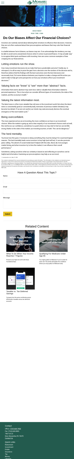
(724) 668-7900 (15, 429)
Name (5, 176)
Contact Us (9, 438)
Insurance (8, 452)
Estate (7, 449)
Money (7, 456)
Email (5, 187)
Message (6, 198)
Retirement (9, 445)
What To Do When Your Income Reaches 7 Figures (19, 255)
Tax (6, 454)
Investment (9, 447)
